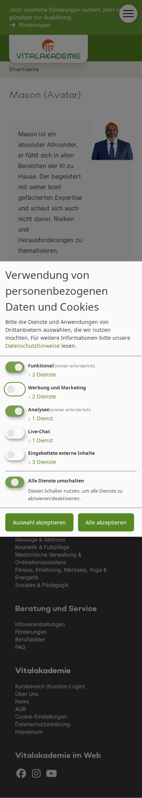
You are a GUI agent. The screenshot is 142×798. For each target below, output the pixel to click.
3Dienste (42, 461)
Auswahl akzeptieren (39, 522)
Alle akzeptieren (106, 522)
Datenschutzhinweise (32, 345)
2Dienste (42, 374)
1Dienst (40, 418)
